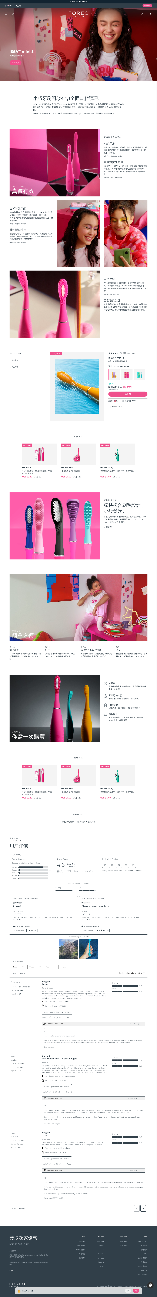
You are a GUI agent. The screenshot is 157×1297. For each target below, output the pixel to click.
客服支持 (123, 1246)
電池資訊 (82, 1258)
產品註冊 (123, 1241)
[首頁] (78, 15)
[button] (150, 1285)
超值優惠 (147, 6)
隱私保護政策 (142, 1266)
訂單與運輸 (81, 1246)
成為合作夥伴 (142, 1258)
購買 (136, 1291)
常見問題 (82, 1254)
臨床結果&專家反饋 (86, 821)
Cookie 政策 (142, 1275)
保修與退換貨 (80, 1250)
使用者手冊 (14, 367)
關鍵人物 (144, 1270)
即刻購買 (15, 62)
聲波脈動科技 (68, 821)
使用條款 (144, 1262)
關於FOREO (142, 1241)
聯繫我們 (82, 1241)
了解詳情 (108, 527)
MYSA (145, 1254)
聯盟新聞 (144, 1250)
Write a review (131, 353)
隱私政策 (41, 1263)
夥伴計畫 (144, 1246)
